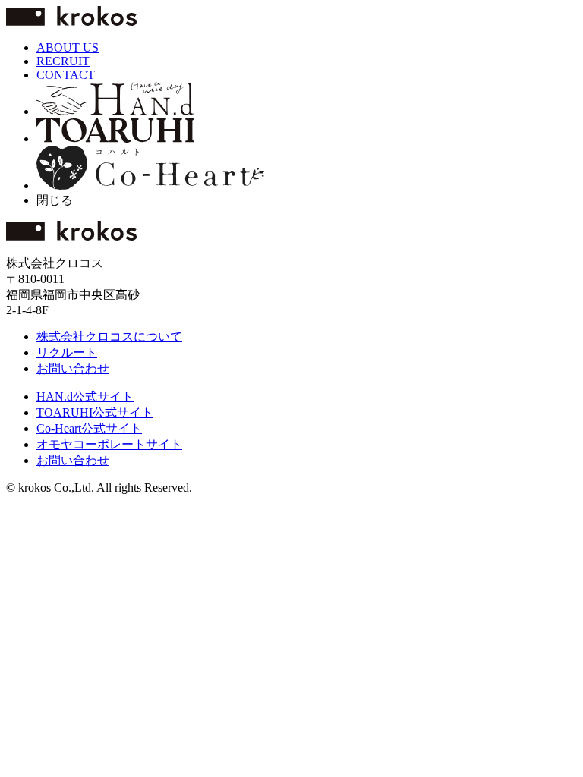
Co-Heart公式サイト (89, 428)
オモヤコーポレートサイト (109, 444)
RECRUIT (63, 61)
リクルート (66, 352)
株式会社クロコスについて (109, 336)
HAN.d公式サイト (85, 396)
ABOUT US (67, 47)
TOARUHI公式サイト (94, 412)
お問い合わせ (72, 368)
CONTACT (65, 74)
